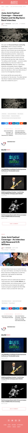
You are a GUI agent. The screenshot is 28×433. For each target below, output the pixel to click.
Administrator (8, 23)
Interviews (20, 424)
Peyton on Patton (6, 115)
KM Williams (4, 303)
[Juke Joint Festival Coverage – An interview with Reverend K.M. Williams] (14, 259)
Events (3, 10)
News (9, 424)
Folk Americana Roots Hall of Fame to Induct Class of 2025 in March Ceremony (13, 215)
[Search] (26, 2)
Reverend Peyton (15, 115)
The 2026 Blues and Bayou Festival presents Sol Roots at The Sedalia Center (13, 170)
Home (5, 424)
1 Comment (22, 23)
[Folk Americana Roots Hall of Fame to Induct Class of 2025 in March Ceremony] (14, 205)
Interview (4, 113)
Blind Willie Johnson (6, 301)
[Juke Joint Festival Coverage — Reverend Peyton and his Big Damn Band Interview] (14, 35)
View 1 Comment (14, 223)
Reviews (14, 424)
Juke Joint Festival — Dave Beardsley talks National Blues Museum (21, 132)
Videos (14, 426)
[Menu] (2, 2)
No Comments (6, 249)
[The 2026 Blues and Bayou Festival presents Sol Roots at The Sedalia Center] (14, 160)
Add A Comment (14, 408)
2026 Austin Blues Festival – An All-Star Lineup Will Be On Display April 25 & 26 (12, 192)
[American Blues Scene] (14, 2)
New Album (20, 113)
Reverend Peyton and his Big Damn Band (11, 118)
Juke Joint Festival (12, 113)
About (19, 426)
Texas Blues (11, 303)
